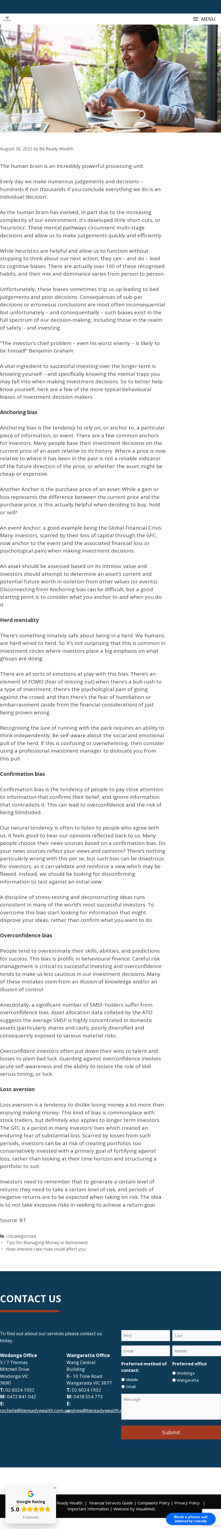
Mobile (132, 1379)
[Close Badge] (54, 1487)
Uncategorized (21, 1236)
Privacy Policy (187, 1503)
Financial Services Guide (111, 1503)
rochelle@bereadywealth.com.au (35, 1410)
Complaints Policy (153, 1503)
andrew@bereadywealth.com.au (101, 1410)
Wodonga (186, 1373)
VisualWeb (145, 1508)
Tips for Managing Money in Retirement (47, 1243)
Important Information (88, 1508)
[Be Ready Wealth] (7, 19)
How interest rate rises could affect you (46, 1249)
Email (131, 1386)
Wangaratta (188, 1380)
